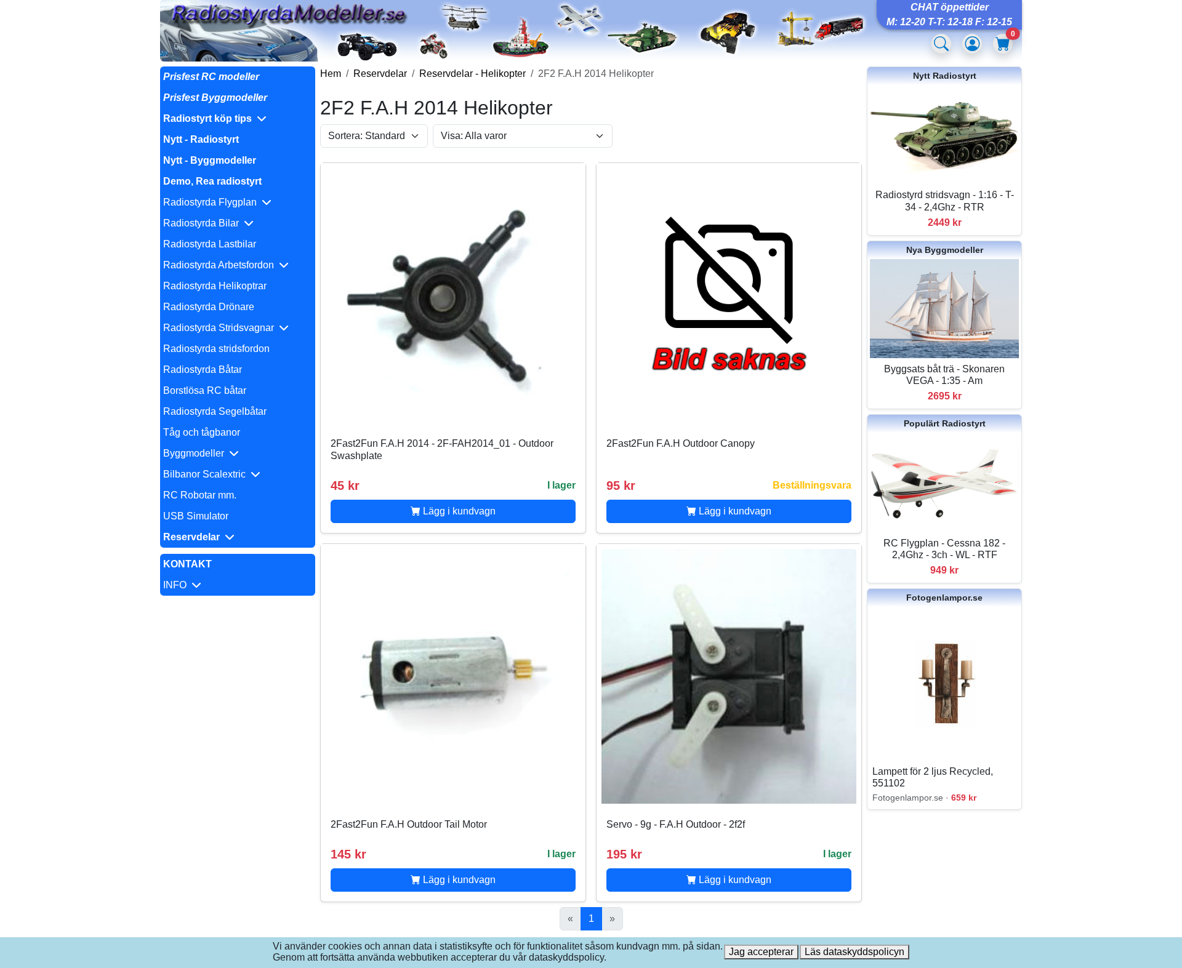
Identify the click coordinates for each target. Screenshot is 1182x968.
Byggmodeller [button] (196, 453)
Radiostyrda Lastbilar (209, 244)
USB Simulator (195, 516)
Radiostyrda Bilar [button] (203, 223)
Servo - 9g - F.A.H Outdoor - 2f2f (675, 824)
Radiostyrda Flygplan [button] (212, 202)
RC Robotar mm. (199, 495)
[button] (237, 118)
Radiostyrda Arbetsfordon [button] (221, 265)
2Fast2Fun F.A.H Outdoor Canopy (680, 443)
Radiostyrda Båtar (202, 369)
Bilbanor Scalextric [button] (207, 474)
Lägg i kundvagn (458, 511)
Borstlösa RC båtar (204, 390)
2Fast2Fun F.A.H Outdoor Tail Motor (409, 824)
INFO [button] (177, 585)
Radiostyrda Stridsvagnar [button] (221, 327)
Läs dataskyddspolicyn (854, 951)
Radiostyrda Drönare (208, 307)
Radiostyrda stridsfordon (216, 348)
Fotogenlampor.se (944, 597)
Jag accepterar (761, 951)
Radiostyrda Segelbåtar (215, 411)
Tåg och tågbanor (201, 432)
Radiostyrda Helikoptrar (215, 286)
